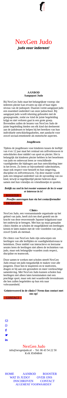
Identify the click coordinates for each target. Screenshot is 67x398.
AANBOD (29, 374)
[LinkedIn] (6, 339)
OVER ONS (44, 377)
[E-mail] (6, 320)
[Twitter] (6, 335)
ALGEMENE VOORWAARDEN (33, 384)
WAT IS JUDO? (20, 377)
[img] (43, 6)
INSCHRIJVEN (23, 381)
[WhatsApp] (6, 325)
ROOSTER (50, 374)
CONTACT (47, 381)
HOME (9, 374)
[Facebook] (6, 330)
